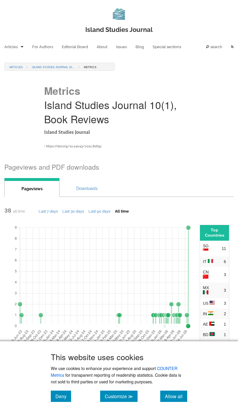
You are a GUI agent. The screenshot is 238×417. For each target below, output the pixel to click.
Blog (140, 47)
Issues (121, 47)
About (102, 47)
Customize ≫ (121, 396)
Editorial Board (75, 47)
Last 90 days (99, 211)
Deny (63, 396)
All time (122, 211)
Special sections (167, 47)
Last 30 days (73, 211)
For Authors (42, 47)
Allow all (176, 396)
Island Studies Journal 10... (53, 67)
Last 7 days (48, 211)
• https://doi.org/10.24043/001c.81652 (73, 146)
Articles (11, 47)
